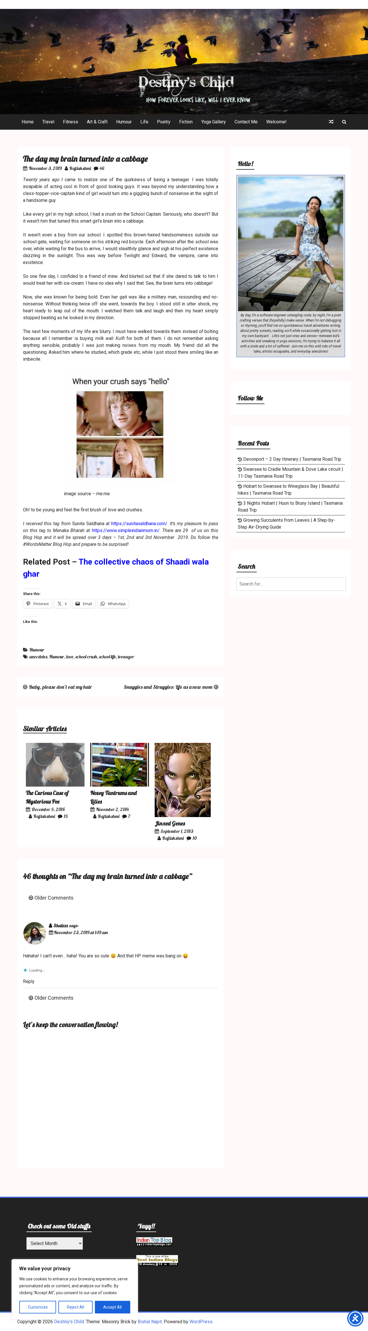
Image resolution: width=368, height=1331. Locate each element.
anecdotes (38, 656)
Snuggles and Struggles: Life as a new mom (168, 687)
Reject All (75, 1307)
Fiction (186, 122)
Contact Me (246, 122)
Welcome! (276, 122)
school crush (86, 656)
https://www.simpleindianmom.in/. (126, 530)
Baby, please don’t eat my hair (60, 687)
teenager (126, 656)
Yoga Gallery (213, 122)
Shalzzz (60, 925)
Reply (28, 981)
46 (102, 168)
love (69, 656)
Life (144, 122)
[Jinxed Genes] (183, 815)
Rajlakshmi (80, 168)
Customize (38, 1307)
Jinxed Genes (170, 823)
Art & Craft (97, 122)
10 (195, 838)
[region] (75, 1289)
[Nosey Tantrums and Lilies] (119, 785)
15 (66, 816)
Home (28, 122)
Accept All (112, 1307)
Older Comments (54, 898)
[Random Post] (331, 122)
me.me (103, 493)
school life (107, 656)
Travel (48, 122)
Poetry (163, 122)
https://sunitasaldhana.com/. (139, 523)
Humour (124, 122)
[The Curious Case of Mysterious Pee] (55, 785)
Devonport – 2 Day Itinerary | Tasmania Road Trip (292, 459)
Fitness (70, 122)
